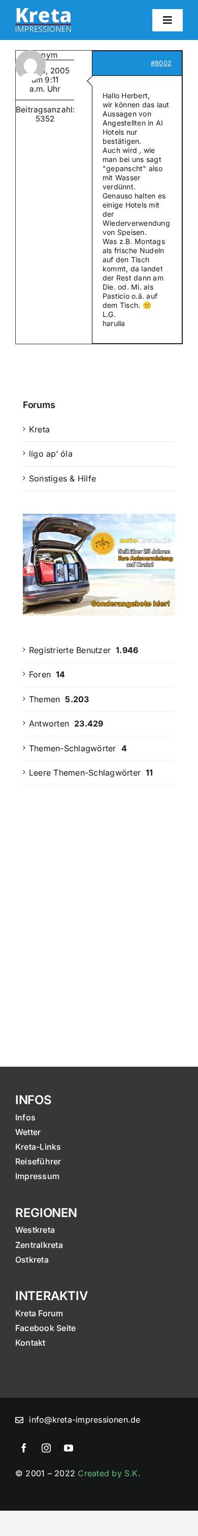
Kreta (39, 429)
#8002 (161, 63)
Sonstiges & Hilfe (62, 478)
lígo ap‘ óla (51, 454)
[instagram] (46, 1448)
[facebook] (23, 1448)
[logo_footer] (43, 12)
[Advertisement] (99, 907)
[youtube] (68, 1448)
